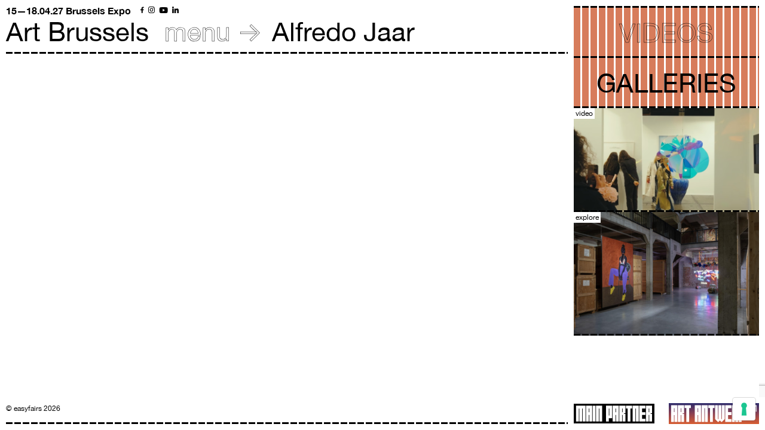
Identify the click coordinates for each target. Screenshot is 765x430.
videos (666, 32)
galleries (666, 82)
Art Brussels (77, 31)
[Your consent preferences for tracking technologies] (744, 409)
